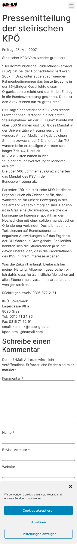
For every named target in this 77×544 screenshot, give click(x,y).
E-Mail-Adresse (16, 449)
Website (8, 466)
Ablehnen (38, 522)
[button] (70, 486)
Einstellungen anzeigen (38, 534)
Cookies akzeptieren (38, 510)
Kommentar (12, 378)
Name (8, 432)
